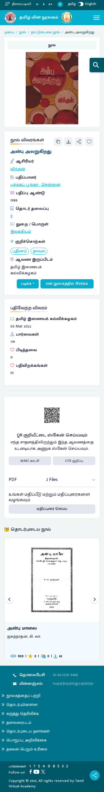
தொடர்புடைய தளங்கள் (28, 731)
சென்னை (50, 184)
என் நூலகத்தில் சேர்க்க (67, 283)
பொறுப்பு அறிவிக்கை (26, 740)
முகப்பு (9, 32)
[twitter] (44, 771)
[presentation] (9, 600)
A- (37, 4)
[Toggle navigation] (96, 17)
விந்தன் (17, 169)
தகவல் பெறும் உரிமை (26, 749)
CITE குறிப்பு (74, 461)
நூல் (22, 32)
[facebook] (31, 771)
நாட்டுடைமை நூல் (45, 32)
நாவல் (39, 251)
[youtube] (37, 771)
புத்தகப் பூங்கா (24, 184)
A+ (51, 4)
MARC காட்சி (30, 461)
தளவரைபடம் (18, 722)
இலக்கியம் (20, 231)
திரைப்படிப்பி (21, 4)
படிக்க (26, 283)
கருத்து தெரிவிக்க (22, 713)
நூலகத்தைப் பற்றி (23, 696)
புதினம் (19, 251)
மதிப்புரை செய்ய (52, 509)
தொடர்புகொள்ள (22, 705)
